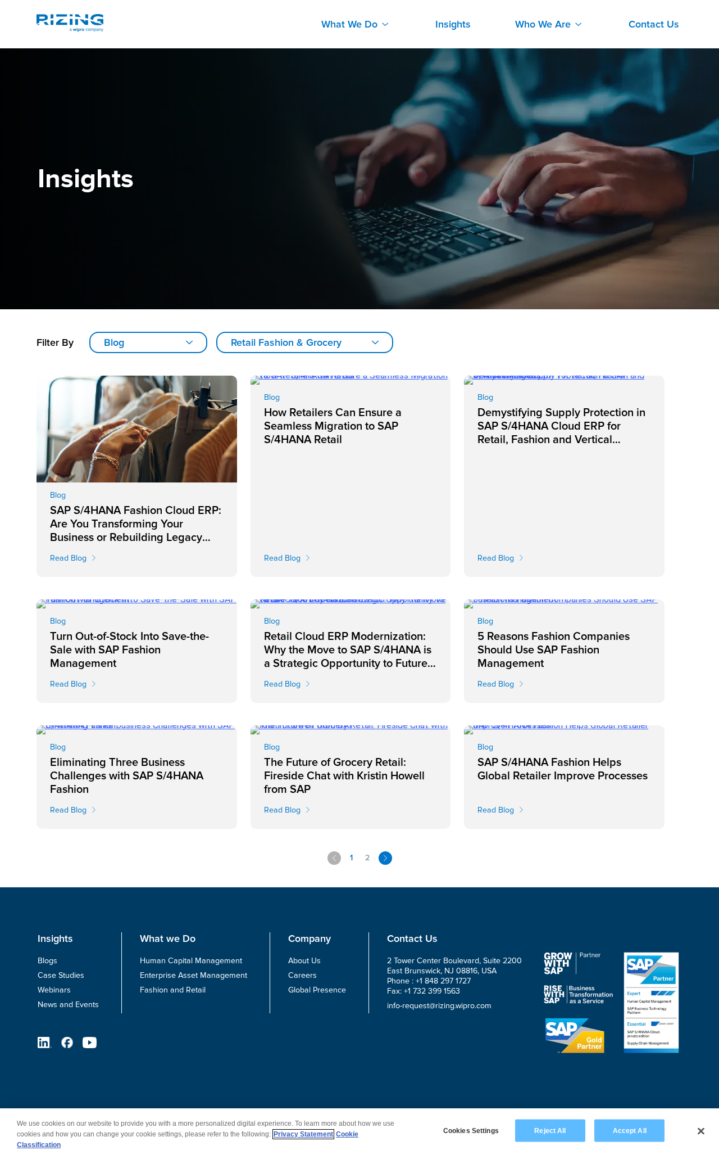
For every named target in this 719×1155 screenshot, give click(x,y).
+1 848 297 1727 (443, 981)
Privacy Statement (303, 1134)
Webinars (54, 990)
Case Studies (61, 975)
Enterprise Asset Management (193, 975)
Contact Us (654, 24)
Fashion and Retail (173, 990)
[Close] (701, 1130)
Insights (453, 24)
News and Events (68, 1004)
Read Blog (68, 558)
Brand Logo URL (70, 23)
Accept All (630, 1130)
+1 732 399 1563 (432, 991)
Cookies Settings (471, 1130)
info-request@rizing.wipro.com (439, 1005)
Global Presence (317, 990)
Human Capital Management (191, 960)
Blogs (47, 960)
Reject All (550, 1130)
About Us (304, 960)
